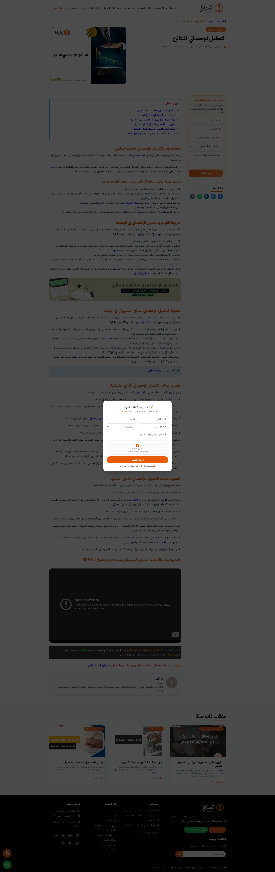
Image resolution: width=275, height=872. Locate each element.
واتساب (124, 411)
